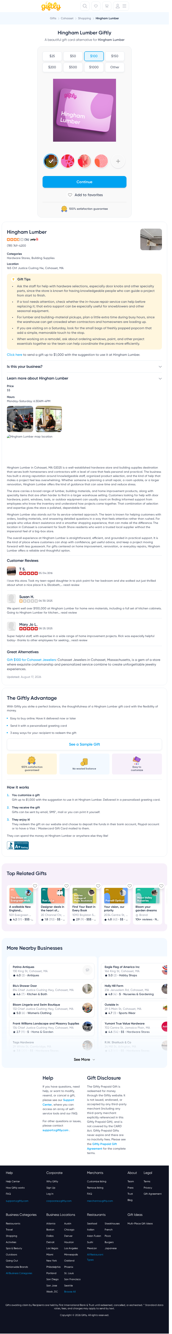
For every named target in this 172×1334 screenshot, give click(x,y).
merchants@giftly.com (100, 1200)
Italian (90, 1229)
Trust (130, 1193)
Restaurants (13, 1223)
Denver (68, 1235)
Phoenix (68, 1266)
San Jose (51, 1285)
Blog (130, 1200)
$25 (52, 56)
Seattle (68, 1285)
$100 (94, 56)
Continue (84, 182)
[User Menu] (121, 6)
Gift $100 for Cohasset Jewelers (31, 660)
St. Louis (69, 1273)
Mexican (92, 1248)
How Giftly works (15, 1187)
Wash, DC (52, 1291)
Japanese (111, 1248)
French (109, 1229)
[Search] (85, 6)
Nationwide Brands (17, 1266)
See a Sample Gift (84, 744)
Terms (147, 1181)
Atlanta (50, 1223)
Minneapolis (71, 1254)
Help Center (13, 1181)
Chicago (69, 1229)
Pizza (108, 1235)
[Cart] (106, 6)
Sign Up (50, 1187)
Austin (67, 1223)
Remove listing (95, 1187)
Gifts (53, 18)
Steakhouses (112, 1223)
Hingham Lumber (107, 18)
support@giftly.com (56, 1130)
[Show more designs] (118, 161)
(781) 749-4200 (16, 245)
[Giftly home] (50, 6)
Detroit (50, 1242)
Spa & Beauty (14, 1248)
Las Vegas (52, 1248)
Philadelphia (53, 1266)
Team (131, 1181)
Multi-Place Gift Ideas (140, 1223)
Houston (69, 1242)
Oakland (69, 1260)
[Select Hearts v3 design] (101, 161)
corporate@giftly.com (59, 1200)
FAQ (8, 1193)
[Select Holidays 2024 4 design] (51, 161)
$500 (73, 67)
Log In (49, 1193)
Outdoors (11, 1254)
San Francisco (72, 1279)
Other (114, 67)
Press (130, 1187)
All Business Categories (19, 1273)
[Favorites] (95, 6)
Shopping (11, 1235)
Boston (50, 1229)
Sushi (90, 1242)
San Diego (52, 1279)
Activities (11, 1242)
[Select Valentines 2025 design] (68, 161)
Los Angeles (71, 1248)
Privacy (148, 1187)
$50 (73, 56)
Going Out (12, 1260)
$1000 (94, 67)
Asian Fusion (94, 1235)
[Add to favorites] (84, 195)
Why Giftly (52, 1181)
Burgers (109, 1242)
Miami (49, 1254)
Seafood (92, 1223)
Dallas (49, 1235)
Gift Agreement (153, 1193)
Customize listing (96, 1181)
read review (71, 585)
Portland (51, 1273)
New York (51, 1260)
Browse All (70, 1291)
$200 (52, 67)
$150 (114, 56)
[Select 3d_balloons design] (84, 161)
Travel (9, 1229)
